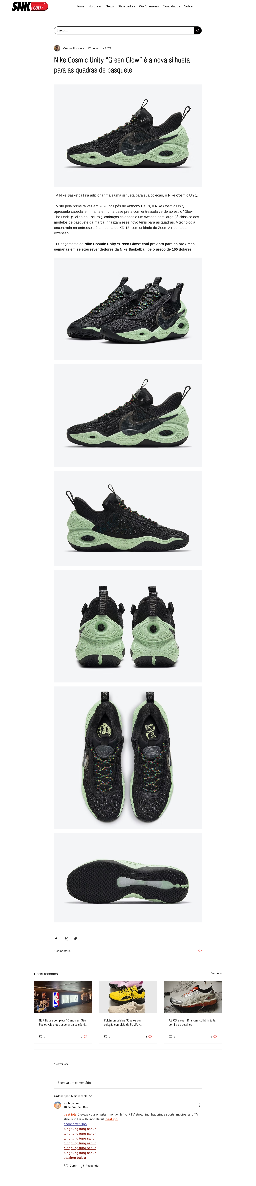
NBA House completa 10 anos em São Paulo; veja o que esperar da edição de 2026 (62, 1022)
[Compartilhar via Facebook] (56, 938)
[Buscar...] (198, 30)
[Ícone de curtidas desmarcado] (66, 1165)
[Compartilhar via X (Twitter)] (66, 938)
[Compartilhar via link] (75, 938)
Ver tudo (216, 973)
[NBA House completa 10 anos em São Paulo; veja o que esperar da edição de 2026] (63, 997)
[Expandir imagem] (128, 309)
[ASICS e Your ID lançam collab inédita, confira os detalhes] (193, 997)
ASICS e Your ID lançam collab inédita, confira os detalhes (192, 1022)
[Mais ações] (199, 1105)
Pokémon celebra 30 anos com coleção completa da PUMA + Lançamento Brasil (123, 1022)
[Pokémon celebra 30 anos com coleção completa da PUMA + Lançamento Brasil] (128, 997)
